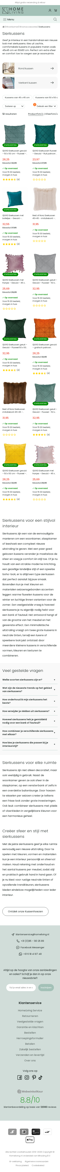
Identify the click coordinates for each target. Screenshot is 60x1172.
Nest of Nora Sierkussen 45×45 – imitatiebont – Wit (45, 217)
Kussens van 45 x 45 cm (17, 97)
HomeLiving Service (30, 1010)
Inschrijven (46, 987)
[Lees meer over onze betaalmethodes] (12, 1132)
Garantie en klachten (30, 1027)
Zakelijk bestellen (30, 1049)
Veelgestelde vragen (30, 1021)
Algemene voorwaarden (36, 1161)
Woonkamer (12, 26)
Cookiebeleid (38, 1165)
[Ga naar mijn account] (50, 10)
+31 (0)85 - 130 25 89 (32, 940)
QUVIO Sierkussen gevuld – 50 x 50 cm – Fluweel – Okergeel (15, 472)
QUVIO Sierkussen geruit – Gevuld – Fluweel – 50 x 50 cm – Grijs (45, 282)
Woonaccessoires (28, 26)
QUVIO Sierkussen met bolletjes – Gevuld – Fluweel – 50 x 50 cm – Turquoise (15, 217)
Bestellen (30, 1033)
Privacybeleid (22, 1165)
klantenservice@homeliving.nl (32, 934)
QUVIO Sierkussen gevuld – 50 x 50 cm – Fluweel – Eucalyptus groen (15, 152)
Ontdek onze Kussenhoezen (25, 911)
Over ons (30, 1060)
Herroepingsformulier (30, 1038)
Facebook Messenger (32, 947)
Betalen (30, 1044)
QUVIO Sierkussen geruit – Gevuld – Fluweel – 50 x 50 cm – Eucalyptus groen (45, 409)
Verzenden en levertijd (30, 1055)
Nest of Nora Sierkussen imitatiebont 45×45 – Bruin (15, 409)
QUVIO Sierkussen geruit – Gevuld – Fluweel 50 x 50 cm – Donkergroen (15, 346)
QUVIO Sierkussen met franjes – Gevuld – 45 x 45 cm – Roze (15, 282)
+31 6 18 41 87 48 (32, 953)
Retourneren (30, 1016)
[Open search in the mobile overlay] (56, 19)
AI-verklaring (15, 1161)
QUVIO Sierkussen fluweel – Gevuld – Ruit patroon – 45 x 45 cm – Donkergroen (45, 152)
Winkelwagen (56, 10)
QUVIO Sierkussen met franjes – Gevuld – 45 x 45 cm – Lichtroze (45, 472)
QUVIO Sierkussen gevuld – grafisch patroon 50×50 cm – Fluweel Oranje (45, 346)
